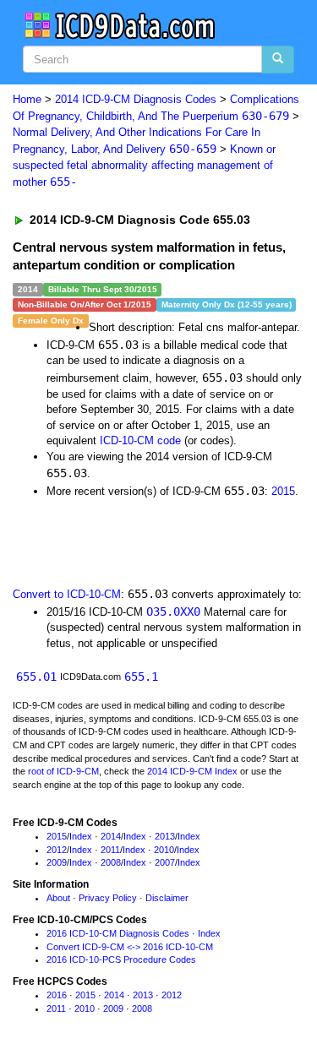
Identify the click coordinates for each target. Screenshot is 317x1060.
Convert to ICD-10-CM (67, 594)
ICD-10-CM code (140, 440)
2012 (56, 850)
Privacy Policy (108, 898)
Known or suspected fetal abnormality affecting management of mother (144, 165)
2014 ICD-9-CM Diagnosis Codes (135, 99)
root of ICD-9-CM (63, 771)
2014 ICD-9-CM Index (192, 771)
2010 (164, 850)
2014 (111, 836)
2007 (165, 862)
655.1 (141, 676)
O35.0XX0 (173, 611)
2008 (111, 862)
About (58, 898)
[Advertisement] (135, 541)
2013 (165, 836)
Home (27, 99)
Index (80, 836)
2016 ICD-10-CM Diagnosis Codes (117, 933)
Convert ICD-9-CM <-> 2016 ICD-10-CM (129, 947)
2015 (283, 491)
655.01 (36, 676)
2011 (110, 850)
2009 (56, 862)
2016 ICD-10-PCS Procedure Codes (121, 959)
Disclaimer (167, 898)
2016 (56, 995)
